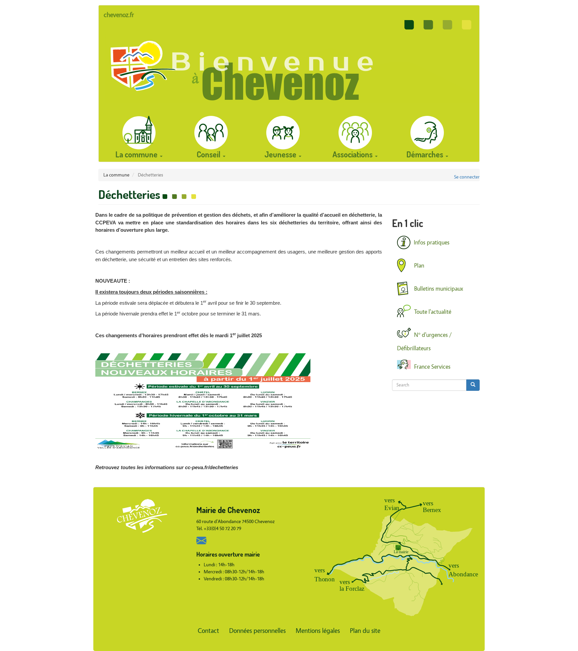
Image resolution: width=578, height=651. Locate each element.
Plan (419, 265)
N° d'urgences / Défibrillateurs (424, 342)
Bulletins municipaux (438, 288)
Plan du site (365, 631)
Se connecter (467, 177)
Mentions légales (318, 631)
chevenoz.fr (119, 15)
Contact (208, 631)
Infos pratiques (432, 242)
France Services (432, 366)
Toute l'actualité (432, 311)
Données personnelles (257, 631)
